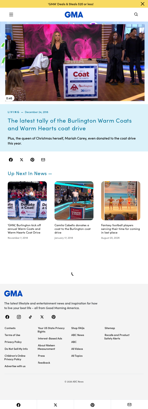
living (14, 112)
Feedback (44, 362)
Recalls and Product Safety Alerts (117, 336)
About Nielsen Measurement (46, 347)
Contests (10, 328)
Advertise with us (15, 366)
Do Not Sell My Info (16, 349)
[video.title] (74, 62)
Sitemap (110, 328)
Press (41, 355)
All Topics (76, 355)
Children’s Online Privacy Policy (14, 357)
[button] (11, 15)
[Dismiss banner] (142, 4)
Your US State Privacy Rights (51, 329)
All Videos (77, 349)
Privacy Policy (13, 342)
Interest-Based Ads (50, 338)
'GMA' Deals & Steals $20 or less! (70, 4)
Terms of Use (12, 335)
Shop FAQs (77, 328)
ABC (74, 342)
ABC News (77, 335)
